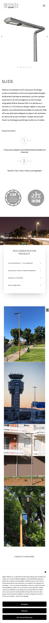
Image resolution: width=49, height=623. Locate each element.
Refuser (24, 611)
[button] (45, 572)
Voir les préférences (24, 617)
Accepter (24, 604)
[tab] (24, 263)
